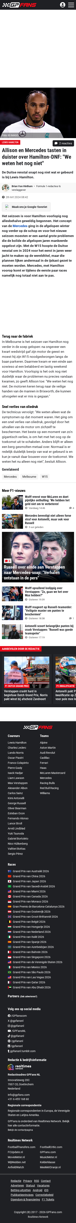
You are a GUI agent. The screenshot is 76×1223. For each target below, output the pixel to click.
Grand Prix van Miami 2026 (29, 891)
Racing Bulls (47, 783)
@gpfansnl (17, 1025)
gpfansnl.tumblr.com (22, 1051)
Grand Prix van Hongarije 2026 (31, 926)
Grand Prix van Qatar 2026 (29, 982)
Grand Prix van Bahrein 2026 (30, 952)
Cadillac (44, 757)
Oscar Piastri (15, 757)
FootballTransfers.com (21, 1147)
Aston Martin (48, 747)
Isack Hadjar (15, 772)
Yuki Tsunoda (16, 833)
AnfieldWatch (16, 1167)
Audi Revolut (47, 752)
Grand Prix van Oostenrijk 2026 (31, 911)
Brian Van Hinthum (22, 186)
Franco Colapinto (18, 762)
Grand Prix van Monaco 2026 (30, 901)
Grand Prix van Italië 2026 (28, 936)
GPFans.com (48, 1152)
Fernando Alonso (18, 818)
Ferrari (44, 762)
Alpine (43, 742)
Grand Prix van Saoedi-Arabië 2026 (34, 886)
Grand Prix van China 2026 (29, 876)
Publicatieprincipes (22, 1194)
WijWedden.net (17, 1162)
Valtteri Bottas (16, 848)
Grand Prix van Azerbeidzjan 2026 (33, 947)
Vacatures (43, 1185)
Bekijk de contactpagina (20, 1130)
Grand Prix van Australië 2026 (31, 871)
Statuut (30, 1185)
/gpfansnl (17, 1041)
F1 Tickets (48, 1199)
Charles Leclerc (17, 747)
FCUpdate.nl (15, 1152)
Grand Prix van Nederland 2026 (32, 931)
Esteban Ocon (16, 813)
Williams (45, 793)
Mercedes (20, 226)
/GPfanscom (19, 1015)
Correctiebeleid (44, 1194)
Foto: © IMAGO (10, 135)
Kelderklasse (47, 1162)
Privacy (27, 1180)
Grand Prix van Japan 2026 (29, 881)
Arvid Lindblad (16, 828)
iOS (46, 1190)
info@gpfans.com (19, 1094)
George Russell (17, 803)
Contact (46, 1180)
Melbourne (29, 476)
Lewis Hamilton (10, 142)
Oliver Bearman (17, 808)
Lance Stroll (15, 823)
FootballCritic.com (51, 1147)
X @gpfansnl (15, 1020)
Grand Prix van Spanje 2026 (29, 941)
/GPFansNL (18, 1030)
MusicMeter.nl (48, 1157)
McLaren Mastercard (52, 772)
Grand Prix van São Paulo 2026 (31, 972)
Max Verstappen (18, 783)
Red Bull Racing (49, 788)
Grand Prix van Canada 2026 (30, 896)
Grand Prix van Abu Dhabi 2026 (32, 987)
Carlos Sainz (15, 793)
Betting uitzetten (21, 1190)
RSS (36, 1180)
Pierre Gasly (15, 767)
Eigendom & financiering (25, 1199)
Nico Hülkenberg (18, 843)
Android (37, 1190)
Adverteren (17, 1185)
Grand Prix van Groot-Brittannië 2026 (35, 916)
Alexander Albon (17, 788)
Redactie (16, 1180)
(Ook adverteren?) (28, 996)
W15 (45, 476)
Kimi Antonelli (16, 798)
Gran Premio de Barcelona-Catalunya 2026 (39, 906)
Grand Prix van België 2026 (29, 921)
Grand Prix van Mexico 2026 (30, 967)
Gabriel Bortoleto (18, 838)
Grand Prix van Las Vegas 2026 (32, 977)
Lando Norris (16, 752)
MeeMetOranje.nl (50, 1167)
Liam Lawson (16, 778)
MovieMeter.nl (16, 1157)
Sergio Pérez (15, 853)
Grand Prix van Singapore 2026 (31, 957)
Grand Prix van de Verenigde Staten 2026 (37, 962)
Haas (43, 767)
